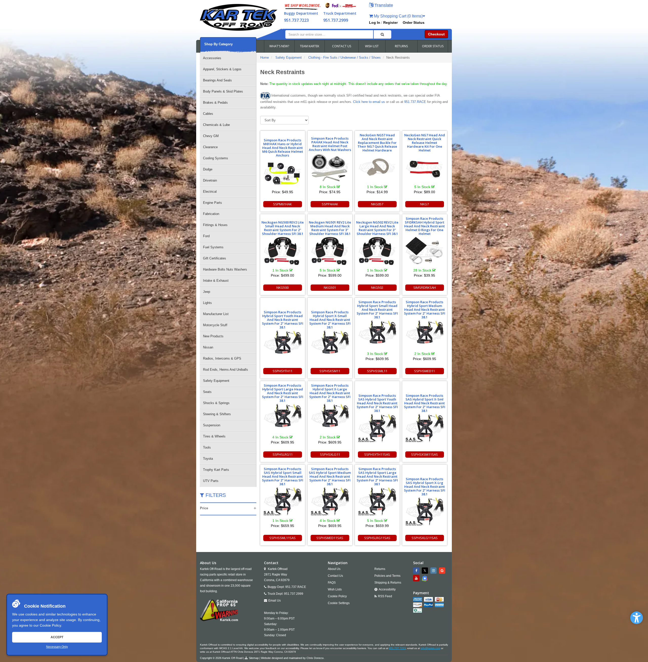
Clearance (210, 147)
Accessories (212, 58)
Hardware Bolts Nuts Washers (225, 269)
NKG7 (424, 204)
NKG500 (282, 287)
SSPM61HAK (282, 204)
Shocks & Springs (216, 403)
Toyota (208, 458)
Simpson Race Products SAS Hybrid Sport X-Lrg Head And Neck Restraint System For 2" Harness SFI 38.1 (424, 486)
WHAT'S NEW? (279, 46)
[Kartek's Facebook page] (417, 570)
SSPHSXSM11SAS (424, 454)
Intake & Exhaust (216, 280)
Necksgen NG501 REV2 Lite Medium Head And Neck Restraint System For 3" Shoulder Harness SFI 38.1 (330, 228)
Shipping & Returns (387, 582)
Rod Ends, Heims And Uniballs (225, 369)
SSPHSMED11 (424, 371)
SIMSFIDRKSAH (424, 287)
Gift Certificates (214, 258)
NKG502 (377, 287)
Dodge (207, 169)
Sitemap (254, 657)
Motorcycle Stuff (215, 325)
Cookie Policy (50, 625)
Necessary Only (57, 647)
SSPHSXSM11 (329, 371)
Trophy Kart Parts (216, 470)
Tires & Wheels (214, 436)
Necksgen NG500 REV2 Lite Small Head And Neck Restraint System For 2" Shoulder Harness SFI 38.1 (282, 228)
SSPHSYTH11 (282, 371)
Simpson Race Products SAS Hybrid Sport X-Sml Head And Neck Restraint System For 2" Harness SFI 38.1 (424, 403)
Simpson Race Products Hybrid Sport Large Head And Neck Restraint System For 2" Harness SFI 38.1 (282, 393)
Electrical (210, 191)
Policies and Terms (387, 576)
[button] (636, 617)
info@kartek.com (430, 648)
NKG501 (330, 287)
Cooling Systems (215, 158)
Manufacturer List (216, 314)
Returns (379, 569)
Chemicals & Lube (216, 125)
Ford (206, 236)
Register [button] (390, 22)
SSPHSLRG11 (283, 454)
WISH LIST (372, 46)
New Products (213, 336)
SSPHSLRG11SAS (377, 538)
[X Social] (425, 570)
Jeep (206, 292)
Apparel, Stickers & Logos (222, 69)
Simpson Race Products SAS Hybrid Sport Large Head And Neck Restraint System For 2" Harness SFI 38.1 (377, 476)
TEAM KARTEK (309, 46)
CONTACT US (341, 46)
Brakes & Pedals (215, 102)
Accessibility (387, 589)
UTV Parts (210, 481)
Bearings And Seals (217, 80)
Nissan (208, 347)
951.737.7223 (296, 20)
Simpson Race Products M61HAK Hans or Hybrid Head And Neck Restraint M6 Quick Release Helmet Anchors (282, 148)
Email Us (274, 600)
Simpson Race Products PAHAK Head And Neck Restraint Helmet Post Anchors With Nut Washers (330, 144)
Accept (57, 637)
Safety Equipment (216, 381)
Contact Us (335, 576)
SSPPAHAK (330, 204)
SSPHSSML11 (377, 371)
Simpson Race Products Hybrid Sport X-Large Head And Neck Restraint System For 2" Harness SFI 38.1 (330, 393)
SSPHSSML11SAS (282, 538)
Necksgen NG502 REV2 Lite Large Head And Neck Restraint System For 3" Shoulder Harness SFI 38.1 (377, 228)
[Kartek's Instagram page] (434, 570)
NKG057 (377, 204)
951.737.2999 (335, 20)
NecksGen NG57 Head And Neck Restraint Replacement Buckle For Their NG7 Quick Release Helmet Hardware (377, 142)
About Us (334, 569)
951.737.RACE (415, 102)
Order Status (413, 22)
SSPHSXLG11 (330, 454)
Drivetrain (210, 180)
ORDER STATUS (432, 46)
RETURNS (401, 46)
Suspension (211, 425)
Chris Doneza (315, 657)
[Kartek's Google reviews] (443, 570)
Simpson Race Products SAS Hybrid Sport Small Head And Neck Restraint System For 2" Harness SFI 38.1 (282, 476)
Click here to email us (369, 102)
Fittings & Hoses (215, 225)
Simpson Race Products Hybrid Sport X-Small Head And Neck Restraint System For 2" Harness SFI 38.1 (330, 319)
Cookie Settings (339, 603)
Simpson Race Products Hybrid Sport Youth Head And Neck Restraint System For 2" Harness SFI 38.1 (282, 319)
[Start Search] (382, 34)
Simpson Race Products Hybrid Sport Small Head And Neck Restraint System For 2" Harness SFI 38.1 (377, 309)
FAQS (332, 582)
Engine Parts (212, 203)
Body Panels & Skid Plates (223, 91)
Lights (207, 303)
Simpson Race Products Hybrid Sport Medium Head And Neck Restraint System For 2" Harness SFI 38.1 (424, 309)
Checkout (436, 34)
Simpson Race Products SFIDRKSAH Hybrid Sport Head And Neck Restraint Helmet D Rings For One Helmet (424, 226)
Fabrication (211, 214)
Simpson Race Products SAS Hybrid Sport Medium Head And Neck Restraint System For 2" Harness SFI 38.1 (330, 476)
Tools (207, 447)
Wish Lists (335, 589)
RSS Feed (385, 596)
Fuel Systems (213, 247)
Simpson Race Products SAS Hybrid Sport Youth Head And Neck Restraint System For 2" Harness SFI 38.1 (377, 403)
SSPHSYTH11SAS (377, 454)
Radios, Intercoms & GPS (222, 358)
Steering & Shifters (217, 414)
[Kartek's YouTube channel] (417, 578)
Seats (207, 392)
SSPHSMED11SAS (329, 538)
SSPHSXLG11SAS (425, 538)
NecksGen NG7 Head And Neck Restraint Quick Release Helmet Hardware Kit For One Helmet (424, 142)
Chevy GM (211, 136)
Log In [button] (374, 22)
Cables (208, 114)
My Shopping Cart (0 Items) (398, 16)
